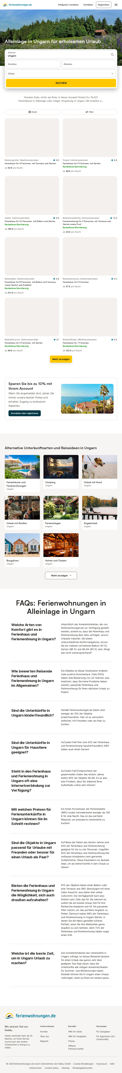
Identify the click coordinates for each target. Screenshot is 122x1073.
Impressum (101, 1063)
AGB (112, 1063)
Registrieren (103, 4)
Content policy (52, 1068)
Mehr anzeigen (59, 575)
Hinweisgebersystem (82, 1068)
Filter (91, 112)
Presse (71, 1041)
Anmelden (88, 4)
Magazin (44, 1041)
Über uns (44, 1036)
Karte (34, 112)
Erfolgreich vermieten (68, 4)
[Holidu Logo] (17, 4)
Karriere (44, 1031)
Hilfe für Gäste (75, 1031)
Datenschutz (35, 1068)
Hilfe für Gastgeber (77, 1036)
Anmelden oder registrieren (24, 413)
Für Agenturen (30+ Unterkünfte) (105, 1038)
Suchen (61, 83)
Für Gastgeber (103, 1031)
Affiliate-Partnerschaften (76, 1047)
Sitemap (65, 1068)
